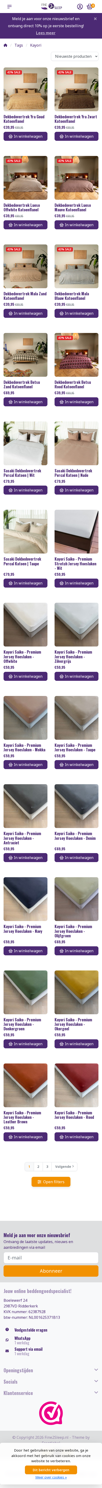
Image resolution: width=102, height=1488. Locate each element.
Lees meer (46, 32)
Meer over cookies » (51, 1477)
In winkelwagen (28, 136)
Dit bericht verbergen (51, 1470)
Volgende (63, 1166)
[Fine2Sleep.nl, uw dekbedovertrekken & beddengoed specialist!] (51, 6)
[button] (10, 7)
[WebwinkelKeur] (51, 1413)
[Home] (5, 45)
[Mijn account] (80, 7)
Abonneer (51, 1271)
